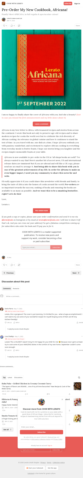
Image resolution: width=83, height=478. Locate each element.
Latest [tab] (10, 377)
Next (75, 273)
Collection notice (59, 462)
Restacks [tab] (16, 289)
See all (6, 429)
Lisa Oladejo (9, 336)
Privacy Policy (57, 439)
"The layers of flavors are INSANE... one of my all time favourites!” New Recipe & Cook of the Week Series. (36, 387)
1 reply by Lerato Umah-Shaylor (18, 329)
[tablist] (11, 288)
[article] (41, 388)
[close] (62, 399)
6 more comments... (7, 366)
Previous (10, 273)
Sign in (77, 3)
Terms (49, 462)
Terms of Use (52, 437)
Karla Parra (9, 308)
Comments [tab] (7, 289)
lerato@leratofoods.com (49, 220)
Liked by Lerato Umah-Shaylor (15, 311)
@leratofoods (7, 220)
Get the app (52, 468)
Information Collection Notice (40, 439)
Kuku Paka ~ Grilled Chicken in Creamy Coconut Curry (26, 383)
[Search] (79, 377)
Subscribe (68, 3)
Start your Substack (35, 468)
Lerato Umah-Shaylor (14, 18)
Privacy (43, 462)
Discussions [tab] (18, 377)
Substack (31, 473)
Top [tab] (4, 377)
